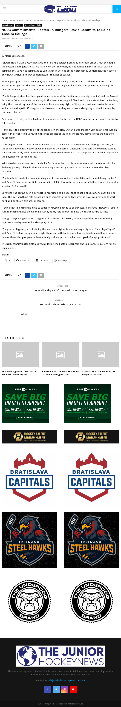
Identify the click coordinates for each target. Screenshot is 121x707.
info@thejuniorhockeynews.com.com (66, 680)
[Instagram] (64, 689)
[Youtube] (73, 689)
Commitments (8, 25)
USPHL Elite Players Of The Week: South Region (60, 290)
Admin (6, 38)
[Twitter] (56, 689)
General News (30, 25)
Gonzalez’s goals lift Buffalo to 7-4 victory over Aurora (19, 373)
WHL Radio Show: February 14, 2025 (60, 304)
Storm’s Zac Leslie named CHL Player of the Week (99, 373)
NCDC (39, 25)
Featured (19, 25)
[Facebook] (47, 689)
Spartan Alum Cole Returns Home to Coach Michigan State (60, 373)
